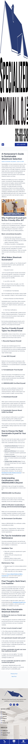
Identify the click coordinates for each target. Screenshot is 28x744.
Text (14, 742)
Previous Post (14, 673)
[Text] (14, 741)
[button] (3, 144)
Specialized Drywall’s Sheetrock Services (11, 472)
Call (4, 742)
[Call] (5, 741)
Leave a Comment (6, 161)
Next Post (14, 676)
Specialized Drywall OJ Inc (19, 602)
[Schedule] (23, 741)
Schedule (23, 742)
